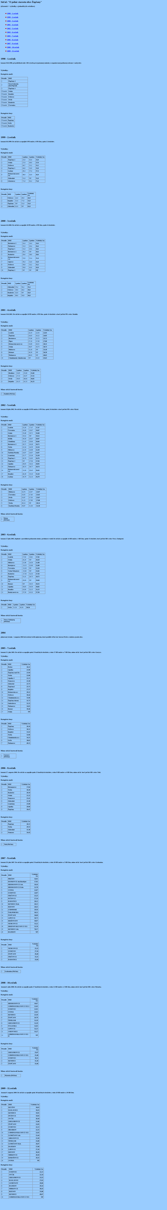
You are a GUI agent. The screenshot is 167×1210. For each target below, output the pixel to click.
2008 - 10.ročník (13, 47)
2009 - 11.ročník (13, 51)
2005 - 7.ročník (12, 36)
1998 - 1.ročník (12, 13)
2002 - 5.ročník (12, 28)
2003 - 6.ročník (12, 32)
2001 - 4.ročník (12, 25)
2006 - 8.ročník (12, 40)
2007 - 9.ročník (12, 44)
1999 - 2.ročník (12, 17)
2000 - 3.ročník (12, 21)
